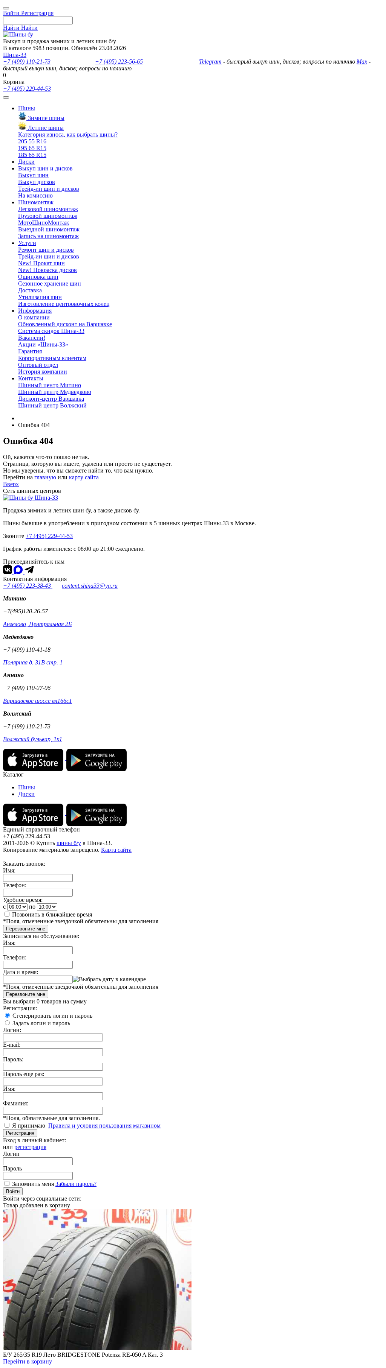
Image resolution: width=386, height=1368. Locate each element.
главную (45, 477)
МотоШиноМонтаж (43, 222)
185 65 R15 (32, 155)
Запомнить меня (33, 1184)
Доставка (30, 290)
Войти (13, 1191)
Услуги (27, 243)
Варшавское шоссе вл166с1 (37, 701)
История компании (42, 371)
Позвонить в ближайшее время (52, 914)
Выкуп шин (33, 175)
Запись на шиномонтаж (48, 236)
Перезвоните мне (25, 929)
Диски (26, 161)
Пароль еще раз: (23, 1074)
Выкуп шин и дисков (45, 168)
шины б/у (69, 843)
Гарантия (30, 351)
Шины (26, 108)
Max (362, 61)
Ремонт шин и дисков (46, 249)
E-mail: (11, 1044)
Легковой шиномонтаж (48, 209)
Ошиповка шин (38, 277)
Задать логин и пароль (41, 1023)
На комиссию (35, 195)
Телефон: (14, 885)
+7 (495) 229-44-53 (27, 88)
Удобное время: (23, 900)
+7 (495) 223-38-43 (27, 585)
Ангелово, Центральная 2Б (37, 624)
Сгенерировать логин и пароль (52, 1015)
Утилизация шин (40, 297)
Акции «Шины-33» (43, 344)
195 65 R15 (32, 148)
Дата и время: (20, 972)
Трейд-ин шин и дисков (48, 188)
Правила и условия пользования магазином (104, 1125)
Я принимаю (29, 1125)
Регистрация (20, 1133)
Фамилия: (15, 1103)
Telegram (210, 61)
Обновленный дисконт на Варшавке (65, 324)
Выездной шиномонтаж (49, 229)
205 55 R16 (32, 141)
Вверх (11, 484)
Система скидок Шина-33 (51, 331)
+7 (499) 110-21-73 (27, 61)
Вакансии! (31, 337)
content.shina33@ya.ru (90, 585)
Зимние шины (45, 118)
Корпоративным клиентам (52, 358)
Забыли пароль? (75, 1184)
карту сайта (84, 477)
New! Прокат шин (41, 263)
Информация (35, 310)
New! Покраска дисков (47, 270)
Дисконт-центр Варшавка (51, 398)
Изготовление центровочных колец (64, 304)
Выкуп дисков (36, 182)
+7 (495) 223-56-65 (119, 61)
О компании (34, 317)
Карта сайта (116, 850)
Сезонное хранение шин (49, 283)
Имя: (9, 870)
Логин (11, 1154)
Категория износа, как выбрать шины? (68, 134)
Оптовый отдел (38, 365)
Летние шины (45, 128)
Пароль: (13, 1059)
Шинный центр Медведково (54, 392)
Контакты (30, 378)
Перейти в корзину (27, 1361)
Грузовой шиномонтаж (47, 216)
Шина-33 (14, 55)
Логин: (12, 1030)
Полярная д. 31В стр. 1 (33, 662)
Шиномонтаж (36, 202)
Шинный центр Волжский (52, 405)
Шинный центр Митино (49, 385)
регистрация (30, 1147)
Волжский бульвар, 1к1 (32, 739)
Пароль (12, 1168)
